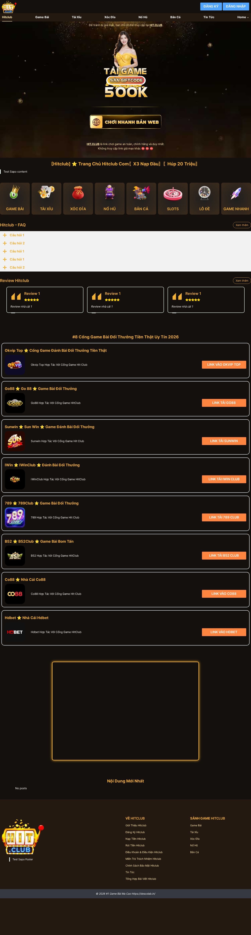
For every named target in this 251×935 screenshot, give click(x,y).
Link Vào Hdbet (224, 632)
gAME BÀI (15, 209)
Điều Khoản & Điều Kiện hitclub (144, 852)
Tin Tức (208, 17)
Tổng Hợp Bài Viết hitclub (141, 878)
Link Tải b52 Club (224, 556)
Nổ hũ (194, 845)
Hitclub (7, 17)
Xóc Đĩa (109, 17)
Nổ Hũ (143, 17)
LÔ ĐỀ (204, 209)
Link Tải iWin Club (224, 479)
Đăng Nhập (236, 6)
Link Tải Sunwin (224, 441)
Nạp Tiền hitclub (136, 838)
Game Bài (42, 17)
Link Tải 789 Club (224, 517)
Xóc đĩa (195, 838)
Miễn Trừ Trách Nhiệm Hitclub (143, 858)
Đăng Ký (211, 6)
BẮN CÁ (141, 209)
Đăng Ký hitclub (135, 832)
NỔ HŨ (110, 209)
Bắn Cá (175, 17)
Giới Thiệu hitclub (136, 825)
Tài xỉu (194, 832)
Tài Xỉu (76, 17)
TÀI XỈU (46, 209)
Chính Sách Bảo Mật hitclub (142, 865)
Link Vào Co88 (223, 594)
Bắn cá (194, 852)
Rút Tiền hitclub (135, 845)
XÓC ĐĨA (78, 209)
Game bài (196, 825)
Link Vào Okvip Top (224, 364)
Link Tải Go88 (224, 403)
